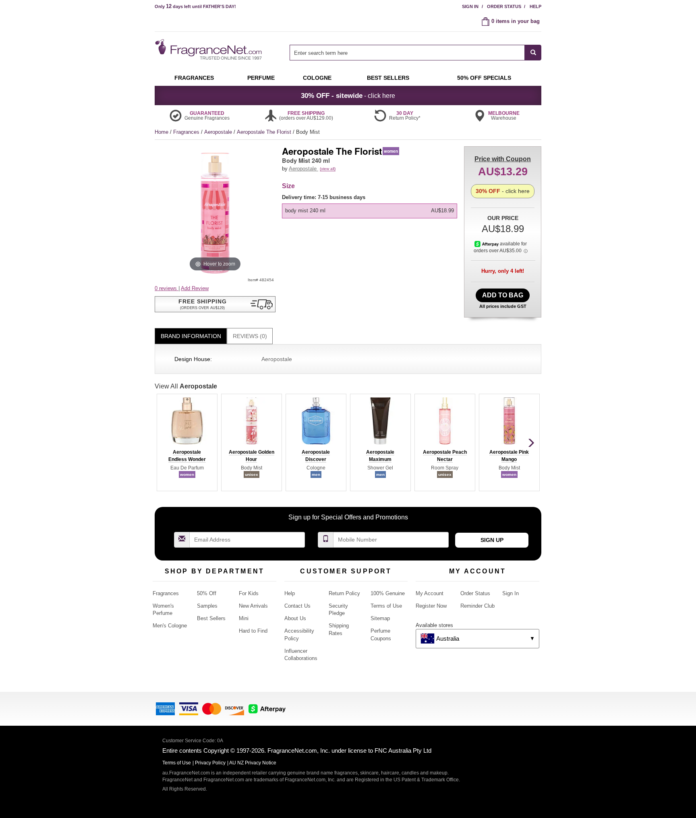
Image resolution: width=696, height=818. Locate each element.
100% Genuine (388, 593)
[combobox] (415, 52)
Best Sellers (211, 618)
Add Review (195, 288)
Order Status (504, 6)
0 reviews (166, 288)
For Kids (249, 593)
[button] (215, 304)
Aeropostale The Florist (265, 132)
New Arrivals (253, 606)
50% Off (206, 593)
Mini (244, 618)
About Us (295, 618)
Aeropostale (219, 132)
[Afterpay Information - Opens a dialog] (487, 244)
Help (535, 6)
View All (186, 386)
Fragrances (187, 132)
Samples (207, 606)
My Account (429, 593)
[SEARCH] (533, 52)
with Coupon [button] (502, 159)
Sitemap (380, 618)
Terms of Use (386, 606)
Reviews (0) (250, 336)
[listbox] (371, 206)
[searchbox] (407, 52)
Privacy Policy (210, 763)
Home (161, 132)
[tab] (191, 336)
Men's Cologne (170, 626)
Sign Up (492, 540)
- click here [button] (348, 95)
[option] (369, 210)
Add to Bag (502, 295)
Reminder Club (477, 606)
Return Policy (344, 593)
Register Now (431, 606)
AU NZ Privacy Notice (252, 763)
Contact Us (297, 606)
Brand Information (191, 336)
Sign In (470, 6)
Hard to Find (253, 631)
